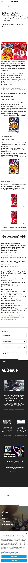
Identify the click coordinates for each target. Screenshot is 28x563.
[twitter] (27, 16)
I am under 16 (14, 560)
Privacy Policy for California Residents (9, 552)
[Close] (26, 533)
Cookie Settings (14, 556)
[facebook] (27, 18)
